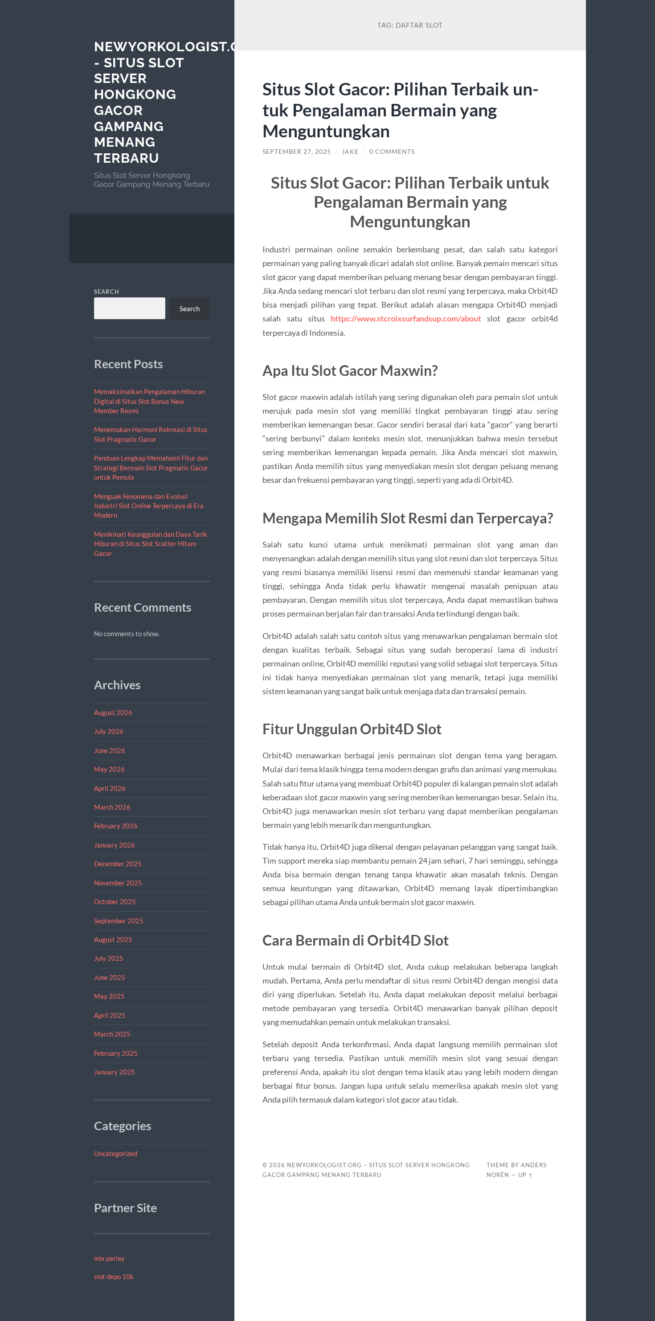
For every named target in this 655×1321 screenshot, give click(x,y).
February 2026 (116, 826)
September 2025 (118, 921)
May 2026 (109, 769)
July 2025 (108, 958)
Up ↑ (525, 1174)
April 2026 (110, 788)
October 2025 (115, 901)
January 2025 (114, 1072)
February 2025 (116, 1053)
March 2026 (112, 807)
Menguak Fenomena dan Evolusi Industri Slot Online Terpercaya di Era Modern (149, 505)
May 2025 (109, 996)
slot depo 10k (114, 1276)
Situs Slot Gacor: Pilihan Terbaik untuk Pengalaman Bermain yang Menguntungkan (400, 109)
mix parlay (109, 1258)
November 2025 (118, 883)
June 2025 (109, 977)
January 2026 (114, 845)
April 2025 (110, 1015)
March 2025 (112, 1034)
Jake (350, 151)
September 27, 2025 (296, 151)
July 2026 (108, 731)
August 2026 (113, 712)
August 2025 (113, 939)
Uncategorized (115, 1153)
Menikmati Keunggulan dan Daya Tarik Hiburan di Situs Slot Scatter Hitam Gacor (150, 543)
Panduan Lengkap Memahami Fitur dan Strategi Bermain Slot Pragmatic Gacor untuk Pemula (151, 467)
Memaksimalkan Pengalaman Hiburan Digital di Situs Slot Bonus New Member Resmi (149, 401)
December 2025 (118, 864)
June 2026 (109, 750)
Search (106, 291)
